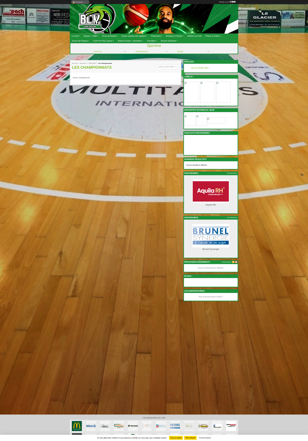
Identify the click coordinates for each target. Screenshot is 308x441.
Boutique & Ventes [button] (174, 36)
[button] (187, 194)
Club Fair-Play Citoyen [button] (103, 41)
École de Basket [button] (109, 36)
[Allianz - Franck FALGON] (91, 426)
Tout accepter (176, 438)
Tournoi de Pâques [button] (80, 41)
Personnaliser (205, 438)
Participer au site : (224, 2)
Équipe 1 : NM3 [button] (90, 36)
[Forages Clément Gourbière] (161, 426)
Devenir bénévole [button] (168, 41)
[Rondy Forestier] (189, 426)
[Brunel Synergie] (175, 426)
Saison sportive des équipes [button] (134, 36)
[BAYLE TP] (105, 426)
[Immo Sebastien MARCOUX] (217, 426)
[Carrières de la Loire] (119, 426)
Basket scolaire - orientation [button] (130, 41)
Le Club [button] (75, 36)
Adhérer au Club (194, 36)
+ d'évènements (226, 262)
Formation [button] (151, 41)
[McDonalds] (77, 426)
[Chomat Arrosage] (203, 426)
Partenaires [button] (156, 36)
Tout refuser (190, 438)
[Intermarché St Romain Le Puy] (231, 426)
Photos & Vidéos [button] (212, 36)
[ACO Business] (147, 426)
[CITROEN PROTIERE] (133, 426)
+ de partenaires (231, 173)
